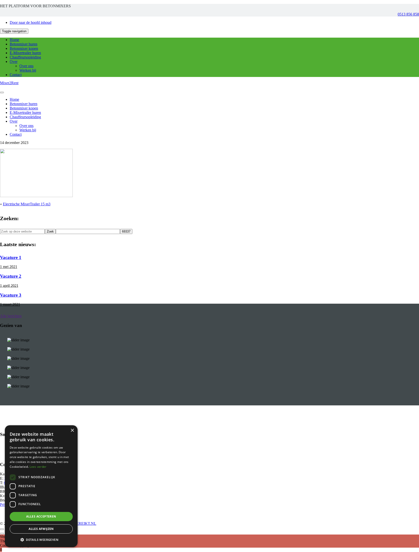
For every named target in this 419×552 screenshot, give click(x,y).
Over (13, 61)
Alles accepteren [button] (41, 516)
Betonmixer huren (23, 44)
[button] (41, 539)
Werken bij (27, 70)
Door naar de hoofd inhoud (30, 22)
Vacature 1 (10, 257)
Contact (16, 75)
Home (14, 40)
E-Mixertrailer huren (25, 53)
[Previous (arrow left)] (2, 533)
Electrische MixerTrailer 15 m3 (26, 204)
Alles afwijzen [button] (41, 529)
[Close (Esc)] (2, 529)
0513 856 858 (408, 14)
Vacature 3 (10, 295)
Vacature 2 (10, 276)
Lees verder (38, 467)
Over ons (26, 66)
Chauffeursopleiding (25, 57)
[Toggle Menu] (2, 92)
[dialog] (41, 486)
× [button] (72, 430)
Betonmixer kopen (24, 48)
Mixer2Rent (9, 83)
